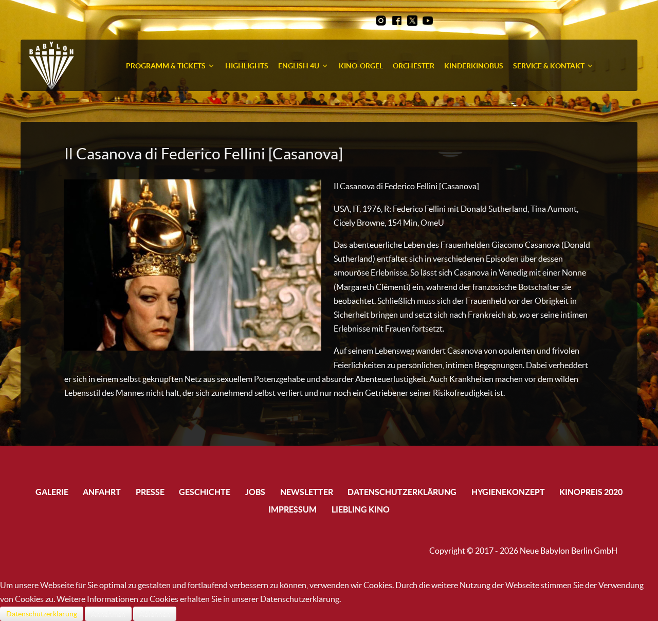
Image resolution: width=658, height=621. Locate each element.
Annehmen (108, 614)
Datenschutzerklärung (41, 614)
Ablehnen (154, 614)
